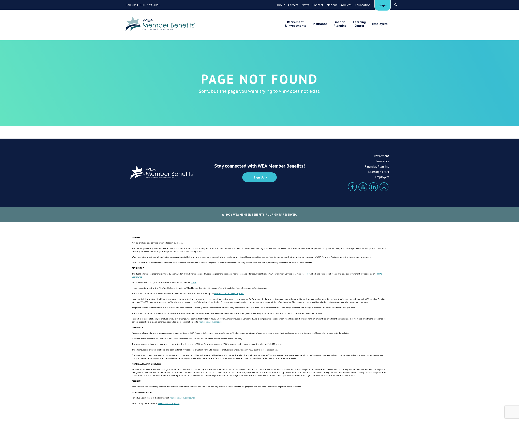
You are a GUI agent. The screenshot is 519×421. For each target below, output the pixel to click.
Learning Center (378, 172)
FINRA (307, 273)
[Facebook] (352, 186)
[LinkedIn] (373, 186)
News (305, 5)
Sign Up (259, 177)
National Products (339, 5)
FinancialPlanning (339, 23)
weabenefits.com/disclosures (182, 397)
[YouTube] (362, 186)
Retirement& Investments (295, 23)
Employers (380, 24)
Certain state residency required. (229, 293)
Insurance (320, 24)
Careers (293, 5)
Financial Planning (377, 166)
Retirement (381, 156)
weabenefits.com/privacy (169, 403)
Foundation (362, 5)
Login (383, 5)
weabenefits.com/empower (210, 322)
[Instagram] (384, 186)
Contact (317, 5)
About (281, 5)
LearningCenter (359, 23)
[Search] (395, 4)
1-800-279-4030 (148, 5)
